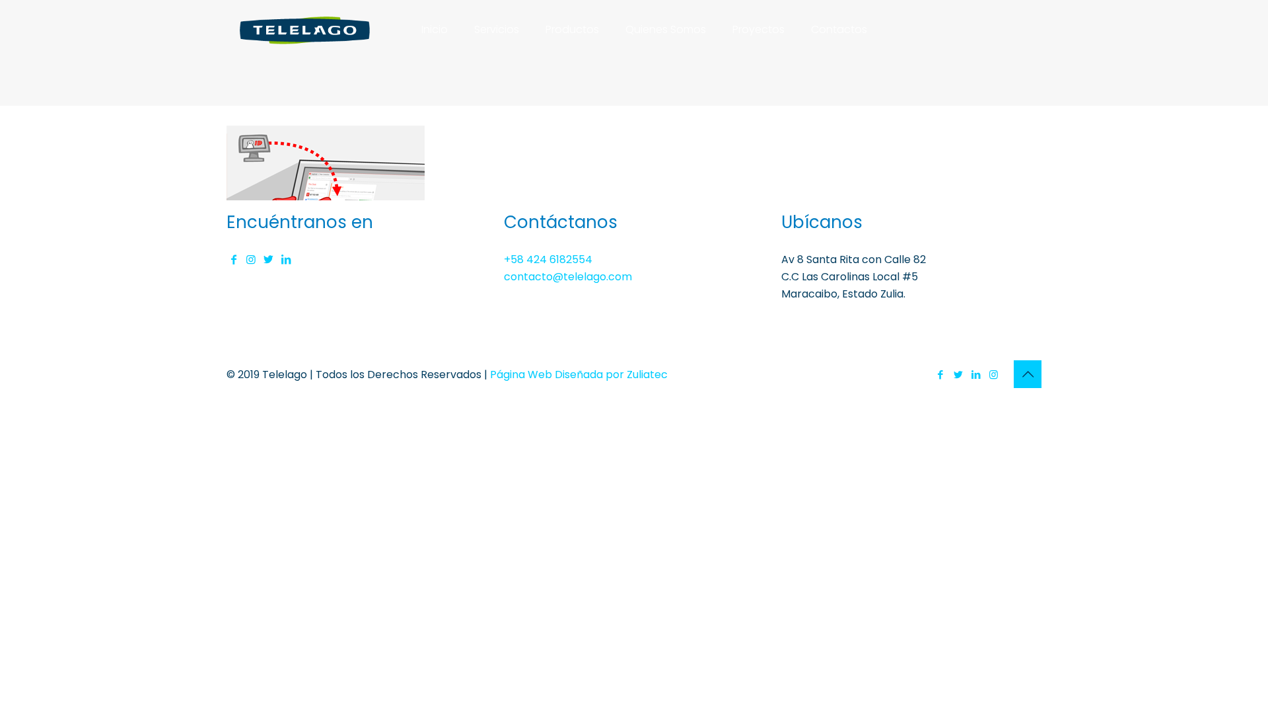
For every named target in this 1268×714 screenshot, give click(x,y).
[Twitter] (958, 374)
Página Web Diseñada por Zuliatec (579, 374)
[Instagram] (994, 374)
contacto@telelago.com (568, 276)
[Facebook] (940, 374)
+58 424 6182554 (548, 259)
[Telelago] (305, 30)
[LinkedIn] (976, 374)
